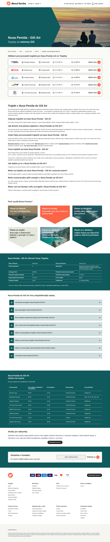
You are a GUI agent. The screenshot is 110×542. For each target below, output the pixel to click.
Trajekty (82, 517)
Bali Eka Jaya (39, 143)
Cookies (58, 508)
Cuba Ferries (83, 511)
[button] (55, 302)
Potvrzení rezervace (61, 488)
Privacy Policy (59, 511)
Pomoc (82, 486)
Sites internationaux (13, 513)
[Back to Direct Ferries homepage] (16, 4)
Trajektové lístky (12, 499)
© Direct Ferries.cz (12, 529)
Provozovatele (11, 490)
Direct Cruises (84, 513)
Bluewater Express (13, 143)
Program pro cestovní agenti (39, 511)
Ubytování (34, 486)
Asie (20, 51)
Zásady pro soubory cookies (63, 513)
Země (9, 486)
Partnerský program (37, 508)
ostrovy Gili (28, 51)
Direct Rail (83, 515)
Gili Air (37, 51)
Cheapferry (83, 508)
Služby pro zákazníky (13, 488)
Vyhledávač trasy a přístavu (15, 492)
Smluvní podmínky (61, 515)
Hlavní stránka (12, 51)
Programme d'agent (37, 515)
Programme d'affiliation (38, 513)
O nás (9, 511)
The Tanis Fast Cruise (30, 145)
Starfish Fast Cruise (91, 143)
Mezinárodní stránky (13, 508)
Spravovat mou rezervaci (62, 486)
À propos (10, 515)
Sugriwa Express (64, 143)
